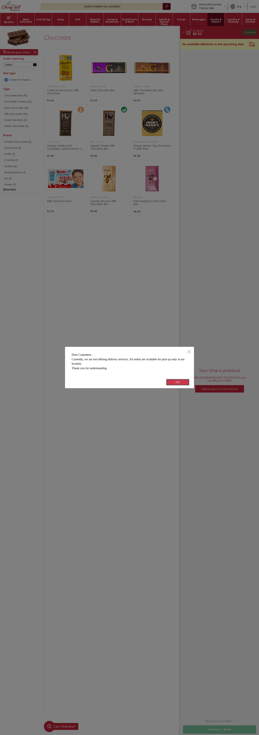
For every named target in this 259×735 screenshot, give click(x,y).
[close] (189, 352)
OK (178, 382)
